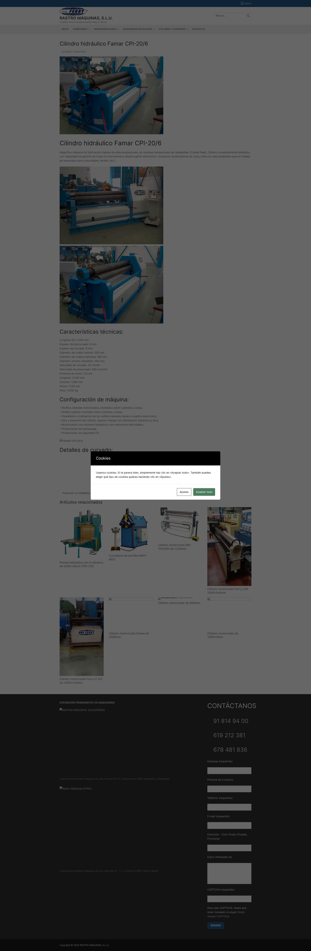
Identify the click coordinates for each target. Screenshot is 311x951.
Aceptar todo (204, 492)
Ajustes (184, 492)
